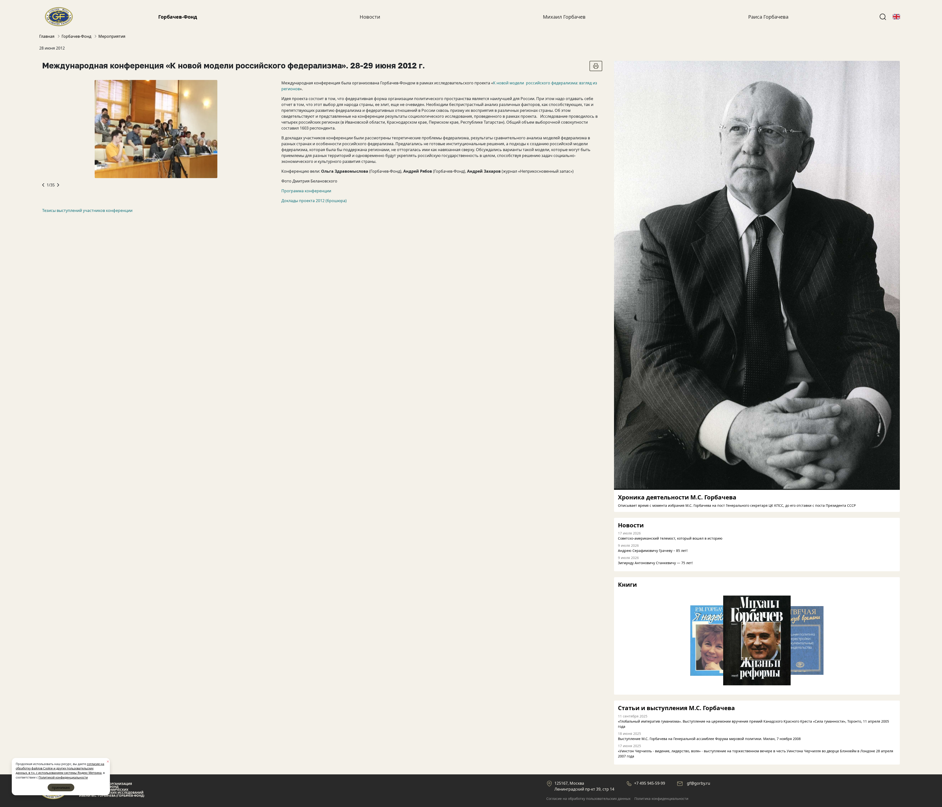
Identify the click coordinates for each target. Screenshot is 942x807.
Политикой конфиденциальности (63, 777)
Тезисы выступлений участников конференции (87, 210)
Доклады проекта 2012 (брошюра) (314, 200)
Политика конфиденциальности (661, 798)
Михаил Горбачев (564, 16)
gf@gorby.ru (698, 783)
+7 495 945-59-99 (649, 783)
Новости (370, 16)
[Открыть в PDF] (595, 66)
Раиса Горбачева (768, 16)
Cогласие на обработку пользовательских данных (588, 798)
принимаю (61, 787)
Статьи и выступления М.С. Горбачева (676, 708)
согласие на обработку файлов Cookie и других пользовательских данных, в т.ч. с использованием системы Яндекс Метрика (60, 768)
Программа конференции (306, 191)
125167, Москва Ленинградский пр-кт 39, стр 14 (584, 786)
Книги (627, 584)
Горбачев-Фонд (177, 16)
